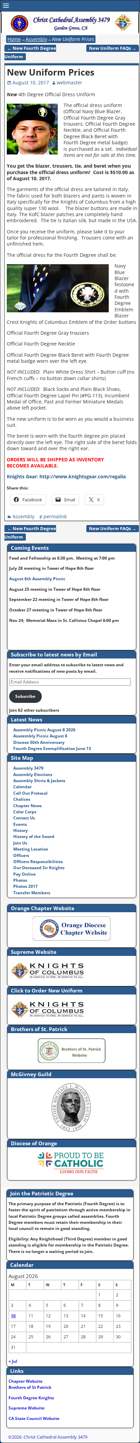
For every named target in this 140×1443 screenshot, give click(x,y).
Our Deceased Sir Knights (39, 868)
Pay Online (24, 874)
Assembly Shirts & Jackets (39, 780)
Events (20, 824)
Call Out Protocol (30, 793)
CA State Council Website (33, 1418)
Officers (21, 855)
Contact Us (24, 818)
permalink (55, 516)
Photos (20, 880)
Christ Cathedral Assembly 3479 (55, 1437)
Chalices (21, 799)
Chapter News (27, 806)
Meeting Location (30, 849)
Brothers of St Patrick (29, 1387)
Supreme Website (26, 1408)
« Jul (12, 1361)
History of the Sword (33, 836)
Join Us (20, 843)
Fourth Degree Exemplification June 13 (52, 748)
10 (13, 1316)
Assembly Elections (32, 774)
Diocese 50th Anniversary (39, 742)
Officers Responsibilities (38, 861)
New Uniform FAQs (112, 48)
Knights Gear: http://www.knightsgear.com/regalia (66, 476)
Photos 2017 (25, 886)
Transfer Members (31, 893)
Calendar (22, 787)
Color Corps (24, 812)
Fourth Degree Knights (31, 1398)
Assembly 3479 (28, 768)
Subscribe (25, 696)
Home (14, 39)
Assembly (36, 39)
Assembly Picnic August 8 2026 (44, 730)
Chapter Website (25, 1381)
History (20, 830)
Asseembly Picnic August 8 (40, 736)
